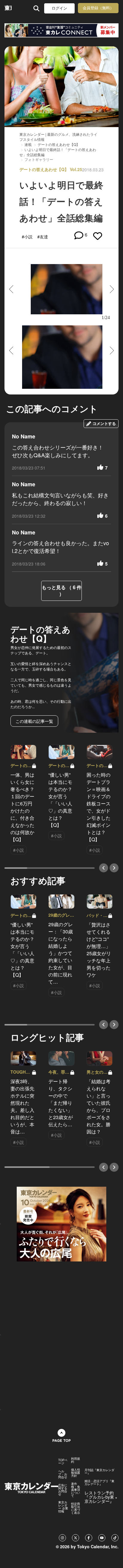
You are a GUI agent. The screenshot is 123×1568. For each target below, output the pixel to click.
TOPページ (62, 1462)
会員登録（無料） (98, 8)
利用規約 (75, 1460)
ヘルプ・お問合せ (62, 1474)
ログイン (59, 8)
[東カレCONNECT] (61, 30)
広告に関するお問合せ (62, 1490)
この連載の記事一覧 (34, 721)
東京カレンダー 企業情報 (63, 1507)
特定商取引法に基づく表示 (75, 1508)
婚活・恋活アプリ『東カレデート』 (99, 1482)
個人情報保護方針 (75, 1472)
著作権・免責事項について (75, 1489)
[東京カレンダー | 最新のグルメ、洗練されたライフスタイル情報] (8, 8)
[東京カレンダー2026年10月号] (61, 1223)
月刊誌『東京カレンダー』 (99, 1471)
